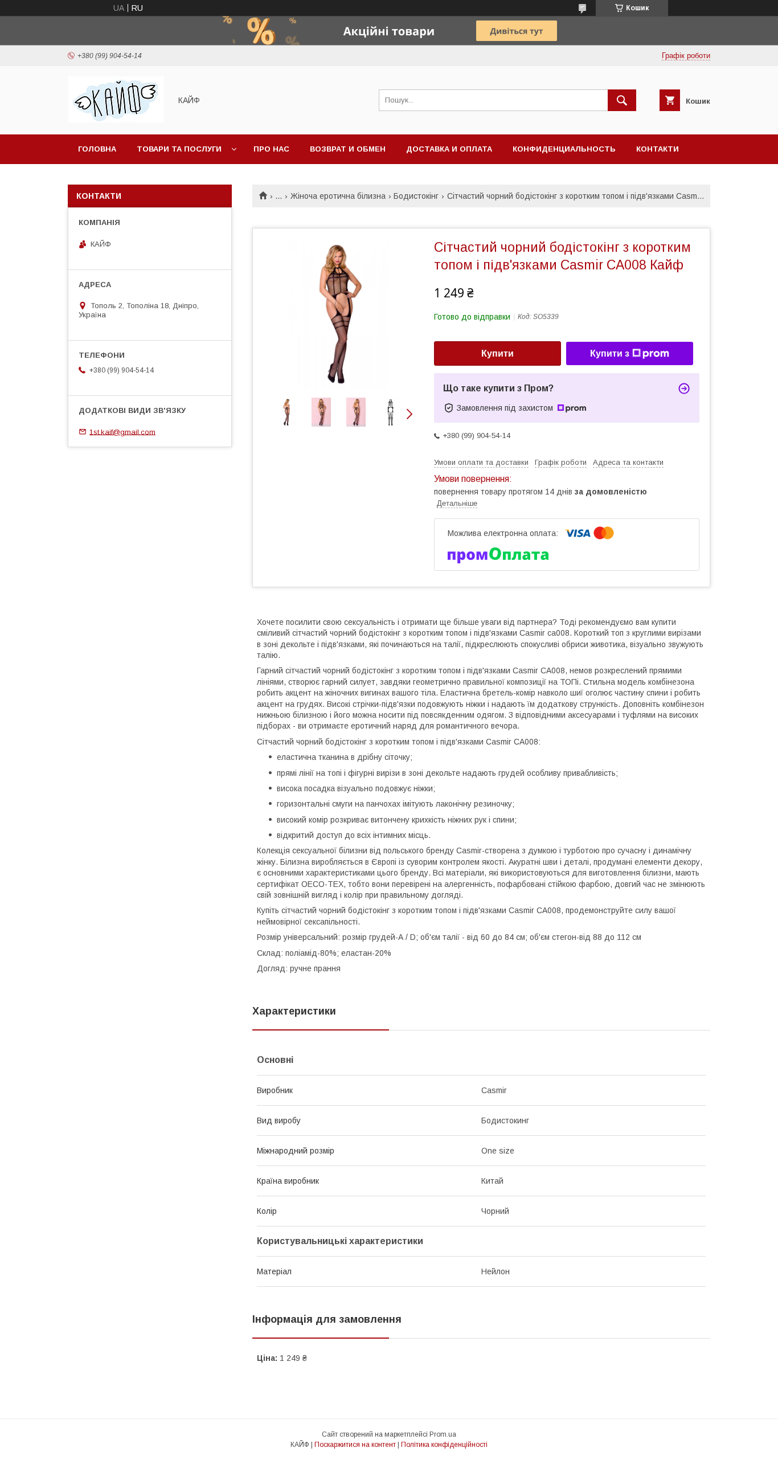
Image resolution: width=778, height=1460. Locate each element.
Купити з (609, 353)
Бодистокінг (416, 196)
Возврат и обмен (348, 149)
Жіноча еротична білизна (338, 196)
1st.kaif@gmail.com (122, 431)
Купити (497, 353)
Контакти (657, 149)
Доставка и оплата (449, 149)
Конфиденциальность (564, 149)
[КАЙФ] (116, 119)
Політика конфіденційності (444, 1445)
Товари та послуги (179, 149)
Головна (97, 149)
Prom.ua (442, 1434)
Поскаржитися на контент (355, 1445)
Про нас (271, 149)
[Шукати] (622, 100)
